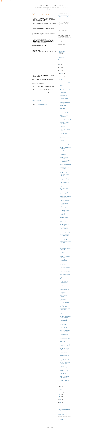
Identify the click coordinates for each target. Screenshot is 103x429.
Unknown (61, 419)
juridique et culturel (51, 5)
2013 (60, 70)
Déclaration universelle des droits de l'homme (63, 55)
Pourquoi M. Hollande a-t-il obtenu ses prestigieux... (64, 235)
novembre (62, 73)
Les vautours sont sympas (64, 324)
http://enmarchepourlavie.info (64, 59)
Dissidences (62, 140)
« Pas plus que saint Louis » (64, 106)
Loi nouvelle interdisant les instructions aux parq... (64, 191)
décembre (62, 71)
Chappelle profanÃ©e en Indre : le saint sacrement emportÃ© (64, 48)
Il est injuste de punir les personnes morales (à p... (64, 282)
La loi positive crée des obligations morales (63, 304)
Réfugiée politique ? (63, 239)
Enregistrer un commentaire (36, 100)
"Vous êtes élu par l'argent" (64, 217)
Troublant (61, 85)
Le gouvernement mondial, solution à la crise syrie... (64, 113)
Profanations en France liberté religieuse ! (64, 46)
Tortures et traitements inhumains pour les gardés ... (65, 287)
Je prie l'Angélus (62, 51)
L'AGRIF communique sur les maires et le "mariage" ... (64, 380)
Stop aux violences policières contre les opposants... (64, 228)
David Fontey (61, 57)
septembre (62, 76)
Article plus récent (35, 102)
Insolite (61, 186)
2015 (60, 67)
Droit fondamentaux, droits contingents (64, 314)
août (61, 78)
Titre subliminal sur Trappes (64, 172)
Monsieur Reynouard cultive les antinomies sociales (65, 142)
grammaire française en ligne (62, 414)
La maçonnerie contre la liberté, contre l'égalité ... (65, 83)
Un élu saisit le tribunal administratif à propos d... (64, 222)
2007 (60, 402)
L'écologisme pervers (63, 162)
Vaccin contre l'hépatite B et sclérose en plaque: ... (64, 194)
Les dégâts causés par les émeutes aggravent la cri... (65, 165)
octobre (61, 75)
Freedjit (59, 411)
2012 (60, 394)
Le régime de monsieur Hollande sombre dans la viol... (65, 339)
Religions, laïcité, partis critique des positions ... (65, 257)
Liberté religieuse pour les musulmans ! (64, 296)
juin (61, 384)
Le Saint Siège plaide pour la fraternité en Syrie (64, 133)
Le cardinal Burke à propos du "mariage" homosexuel (65, 309)
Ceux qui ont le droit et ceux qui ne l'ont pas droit (65, 373)
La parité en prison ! (63, 353)
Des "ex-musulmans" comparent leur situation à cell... (65, 328)
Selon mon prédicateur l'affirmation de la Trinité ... (65, 170)
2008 (60, 400)
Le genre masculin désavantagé (65, 355)
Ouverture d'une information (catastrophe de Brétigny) (64, 138)
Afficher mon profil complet (64, 421)
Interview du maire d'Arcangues (65, 374)
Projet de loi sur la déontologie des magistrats (65, 126)
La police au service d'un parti (65, 232)
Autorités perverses (63, 264)
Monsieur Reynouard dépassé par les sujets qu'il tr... (65, 148)
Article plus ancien (53, 102)
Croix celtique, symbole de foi (65, 326)
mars (61, 389)
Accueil (44, 102)
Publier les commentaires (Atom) (41, 104)
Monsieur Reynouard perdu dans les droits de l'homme (65, 317)
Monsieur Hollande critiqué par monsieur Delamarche (65, 225)
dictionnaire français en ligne (62, 413)
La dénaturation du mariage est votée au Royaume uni (65, 208)
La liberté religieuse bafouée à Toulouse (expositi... (65, 346)
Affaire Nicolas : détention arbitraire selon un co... (64, 334)
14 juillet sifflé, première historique (64, 219)
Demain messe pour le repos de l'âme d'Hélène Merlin (65, 331)
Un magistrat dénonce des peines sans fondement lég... (65, 161)
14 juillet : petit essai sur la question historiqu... (64, 254)
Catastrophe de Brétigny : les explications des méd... (64, 262)
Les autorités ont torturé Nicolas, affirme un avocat (65, 299)
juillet (61, 79)
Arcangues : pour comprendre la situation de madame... (65, 351)
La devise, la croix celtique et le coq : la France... (65, 123)
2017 (60, 64)
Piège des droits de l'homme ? (64, 306)
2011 (60, 396)
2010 (60, 397)
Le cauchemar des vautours (64, 293)
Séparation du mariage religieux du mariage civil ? (65, 363)
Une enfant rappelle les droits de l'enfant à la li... (65, 154)
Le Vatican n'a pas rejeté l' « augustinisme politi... (64, 320)
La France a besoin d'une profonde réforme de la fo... (65, 242)
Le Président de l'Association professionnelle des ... (64, 377)
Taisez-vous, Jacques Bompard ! (65, 274)
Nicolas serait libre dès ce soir (65, 302)
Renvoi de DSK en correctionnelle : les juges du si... (65, 120)
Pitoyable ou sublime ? (63, 94)
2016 (60, 65)
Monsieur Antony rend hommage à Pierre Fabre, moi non (65, 87)
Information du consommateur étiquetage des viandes (65, 180)
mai (61, 386)
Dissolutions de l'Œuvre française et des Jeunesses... (65, 135)
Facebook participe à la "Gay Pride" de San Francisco (64, 382)
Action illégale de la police (64, 150)
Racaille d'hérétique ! (63, 92)
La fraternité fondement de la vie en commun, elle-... (65, 336)
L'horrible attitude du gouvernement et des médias (65, 267)
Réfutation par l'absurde (64, 201)
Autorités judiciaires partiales (64, 182)
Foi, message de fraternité (64, 155)
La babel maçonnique (63, 81)
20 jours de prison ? (63, 300)
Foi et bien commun (63, 105)
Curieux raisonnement (63, 95)
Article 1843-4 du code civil (64, 289)
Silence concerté (62, 341)
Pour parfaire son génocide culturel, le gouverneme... (64, 349)
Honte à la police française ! (64, 246)
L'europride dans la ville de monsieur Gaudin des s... (64, 211)
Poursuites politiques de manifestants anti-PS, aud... (65, 158)
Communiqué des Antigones (64, 151)
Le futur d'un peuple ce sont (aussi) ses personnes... (64, 100)
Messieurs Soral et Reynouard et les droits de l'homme (65, 90)
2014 (60, 69)
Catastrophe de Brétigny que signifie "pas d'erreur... (64, 276)
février (61, 391)
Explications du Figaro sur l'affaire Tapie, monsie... (65, 292)
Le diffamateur (62, 108)
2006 (60, 404)
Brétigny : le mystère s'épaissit (65, 215)
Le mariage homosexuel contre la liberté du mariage (65, 197)
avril (61, 388)
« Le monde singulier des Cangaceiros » (64, 204)
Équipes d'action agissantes (64, 118)
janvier (61, 392)
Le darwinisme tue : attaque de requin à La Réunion (65, 237)
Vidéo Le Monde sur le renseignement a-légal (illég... (65, 343)
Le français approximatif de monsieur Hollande (64, 260)
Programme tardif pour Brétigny (65, 127)
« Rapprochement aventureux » (65, 206)
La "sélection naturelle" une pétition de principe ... (64, 177)
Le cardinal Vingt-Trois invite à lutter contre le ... (65, 168)
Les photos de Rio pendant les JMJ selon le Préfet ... (65, 98)
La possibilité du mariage (64, 370)
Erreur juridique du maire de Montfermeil (64, 360)
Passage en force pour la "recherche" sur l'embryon (64, 200)
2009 (60, 399)
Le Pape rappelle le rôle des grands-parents (64, 116)
